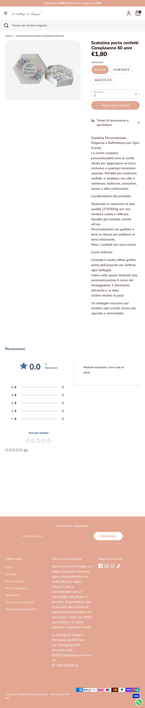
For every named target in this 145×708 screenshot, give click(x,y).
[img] (13, 450)
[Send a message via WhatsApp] (139, 702)
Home (8, 36)
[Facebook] (100, 566)
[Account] (128, 12)
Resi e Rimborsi (16, 588)
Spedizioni (12, 595)
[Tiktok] (119, 566)
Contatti (10, 574)
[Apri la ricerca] (6, 25)
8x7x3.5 (100, 69)
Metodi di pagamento (20, 609)
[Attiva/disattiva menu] (5, 13)
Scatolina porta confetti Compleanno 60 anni (40, 36)
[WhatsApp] (113, 566)
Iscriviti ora (108, 536)
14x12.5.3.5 (103, 80)
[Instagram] (107, 566)
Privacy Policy (15, 581)
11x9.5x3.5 (121, 69)
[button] (38, 387)
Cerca (9, 567)
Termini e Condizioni (19, 602)
